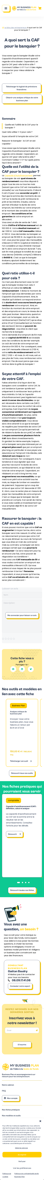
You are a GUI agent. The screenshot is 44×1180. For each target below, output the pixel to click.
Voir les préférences (22, 1168)
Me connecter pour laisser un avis (22, 615)
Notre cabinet (8, 1085)
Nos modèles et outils (11, 1116)
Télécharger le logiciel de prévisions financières (21, 88)
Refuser (22, 1161)
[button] (40, 1121)
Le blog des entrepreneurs (16, 27)
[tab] (18, 882)
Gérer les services (21, 1148)
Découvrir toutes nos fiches (22, 890)
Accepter (22, 1154)
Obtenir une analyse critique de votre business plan (22, 99)
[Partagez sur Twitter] (30, 669)
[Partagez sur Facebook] (13, 669)
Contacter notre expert (20, 986)
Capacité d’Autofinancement (19, 175)
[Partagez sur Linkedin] (22, 669)
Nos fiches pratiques (11, 1110)
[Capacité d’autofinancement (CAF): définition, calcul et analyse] (22, 835)
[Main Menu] (6, 8)
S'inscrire (22, 1045)
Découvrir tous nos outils (22, 773)
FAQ (4, 1091)
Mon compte (12, 1098)
